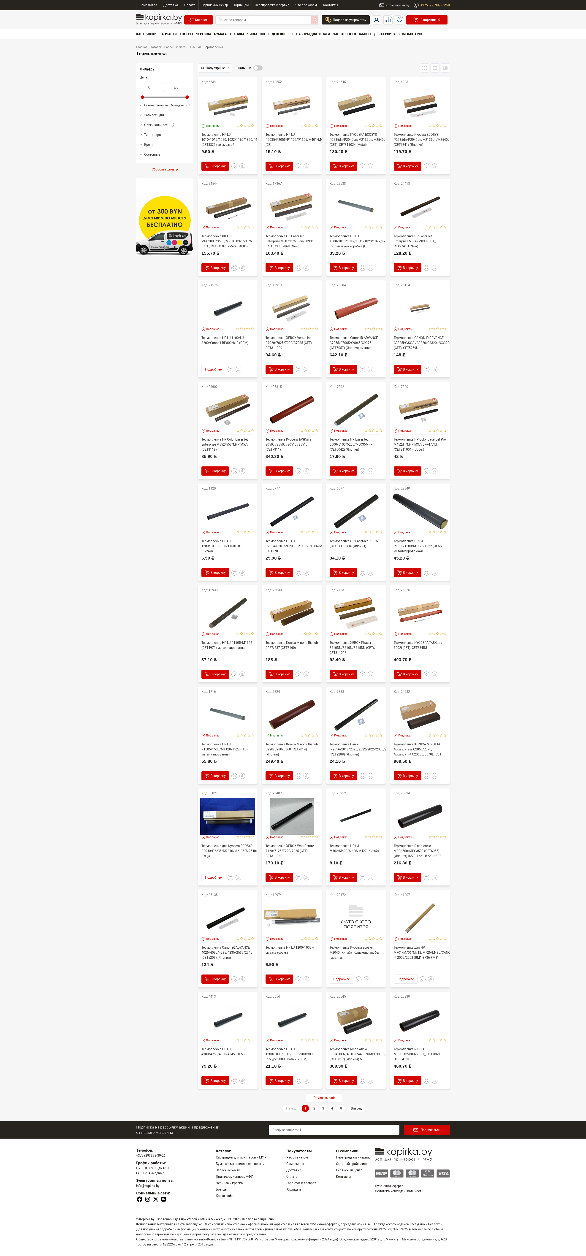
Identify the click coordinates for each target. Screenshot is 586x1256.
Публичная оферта (389, 1186)
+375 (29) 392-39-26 (150, 1155)
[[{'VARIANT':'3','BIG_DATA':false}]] (424, 68)
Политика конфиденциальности (399, 1191)
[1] (237, 126)
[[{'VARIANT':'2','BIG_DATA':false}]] (445, 68)
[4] (248, 126)
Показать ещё (324, 1098)
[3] (245, 126)
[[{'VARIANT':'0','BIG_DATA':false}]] (435, 68)
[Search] (314, 20)
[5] (252, 126)
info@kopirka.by (148, 1186)
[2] (241, 126)
